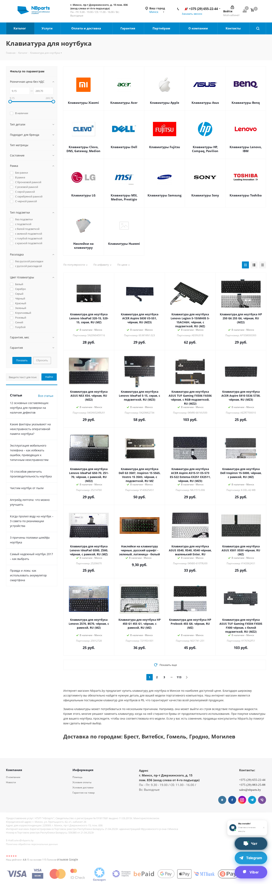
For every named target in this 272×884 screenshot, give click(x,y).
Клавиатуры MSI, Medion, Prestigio (124, 197)
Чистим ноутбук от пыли (27, 488)
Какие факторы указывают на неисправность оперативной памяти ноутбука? (30, 429)
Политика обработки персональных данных (32, 844)
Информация (82, 770)
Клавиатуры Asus (205, 103)
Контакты (234, 28)
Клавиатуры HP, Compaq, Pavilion (205, 149)
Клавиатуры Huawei (124, 244)
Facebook (232, 800)
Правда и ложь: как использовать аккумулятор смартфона (28, 575)
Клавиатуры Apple (164, 103)
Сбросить (42, 360)
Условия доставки (83, 787)
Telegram (252, 800)
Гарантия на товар (83, 792)
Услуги (47, 28)
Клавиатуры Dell (124, 147)
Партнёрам (162, 28)
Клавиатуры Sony (205, 195)
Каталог (20, 28)
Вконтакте (222, 800)
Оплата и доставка (86, 28)
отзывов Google (67, 859)
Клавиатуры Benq (246, 103)
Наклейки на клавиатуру (83, 246)
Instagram (242, 800)
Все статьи (45, 396)
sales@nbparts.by (23, 840)
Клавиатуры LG (83, 195)
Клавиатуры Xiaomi (83, 103)
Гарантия (128, 28)
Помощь (77, 777)
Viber (262, 800)
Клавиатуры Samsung (164, 195)
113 (179, 677)
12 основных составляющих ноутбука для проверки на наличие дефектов (29, 407)
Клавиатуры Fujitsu (164, 147)
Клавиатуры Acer (124, 103)
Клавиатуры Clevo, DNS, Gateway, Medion (83, 149)
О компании (198, 28)
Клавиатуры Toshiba (246, 195)
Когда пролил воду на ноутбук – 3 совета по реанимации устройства (31, 521)
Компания (14, 770)
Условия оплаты (81, 782)
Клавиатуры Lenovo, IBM (246, 149)
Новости (11, 782)
